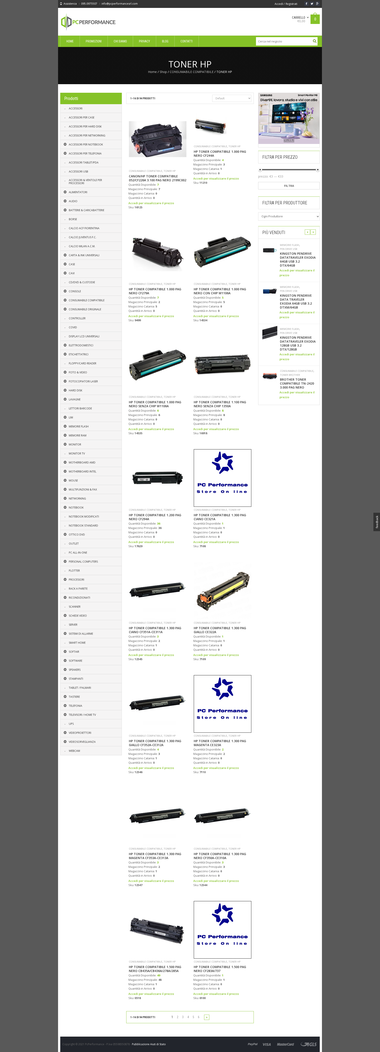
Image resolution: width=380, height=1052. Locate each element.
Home (152, 72)
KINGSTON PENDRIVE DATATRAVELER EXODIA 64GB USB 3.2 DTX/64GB (298, 259)
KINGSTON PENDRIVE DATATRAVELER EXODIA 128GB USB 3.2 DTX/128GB (298, 343)
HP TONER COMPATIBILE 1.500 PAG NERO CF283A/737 (220, 969)
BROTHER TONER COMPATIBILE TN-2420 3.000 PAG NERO (297, 383)
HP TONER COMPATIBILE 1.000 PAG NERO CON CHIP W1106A (220, 291)
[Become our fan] (306, 4)
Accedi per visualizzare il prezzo (151, 203)
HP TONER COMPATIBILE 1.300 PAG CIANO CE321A (220, 517)
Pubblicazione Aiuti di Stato (149, 1044)
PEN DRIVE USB (288, 249)
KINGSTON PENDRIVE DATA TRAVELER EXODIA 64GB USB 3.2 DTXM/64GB (296, 301)
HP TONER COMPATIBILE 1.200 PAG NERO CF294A (155, 517)
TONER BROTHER (290, 374)
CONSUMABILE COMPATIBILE (192, 72)
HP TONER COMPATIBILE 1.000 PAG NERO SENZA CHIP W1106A (155, 404)
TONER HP (170, 171)
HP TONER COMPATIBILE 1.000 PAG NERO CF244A (220, 154)
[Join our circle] (317, 4)
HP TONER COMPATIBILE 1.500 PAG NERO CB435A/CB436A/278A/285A (155, 969)
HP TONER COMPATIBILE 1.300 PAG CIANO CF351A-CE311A (155, 630)
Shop (163, 72)
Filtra (289, 186)
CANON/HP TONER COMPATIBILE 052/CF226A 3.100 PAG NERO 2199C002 (157, 178)
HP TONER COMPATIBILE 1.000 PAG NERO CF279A (155, 291)
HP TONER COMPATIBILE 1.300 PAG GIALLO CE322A (220, 630)
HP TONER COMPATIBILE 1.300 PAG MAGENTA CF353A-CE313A (155, 856)
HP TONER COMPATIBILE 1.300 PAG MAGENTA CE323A (220, 743)
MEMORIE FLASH (289, 245)
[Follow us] (312, 4)
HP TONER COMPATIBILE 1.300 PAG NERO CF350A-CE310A (220, 856)
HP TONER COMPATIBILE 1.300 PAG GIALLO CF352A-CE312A (155, 743)
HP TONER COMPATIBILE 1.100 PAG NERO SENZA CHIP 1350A (220, 404)
